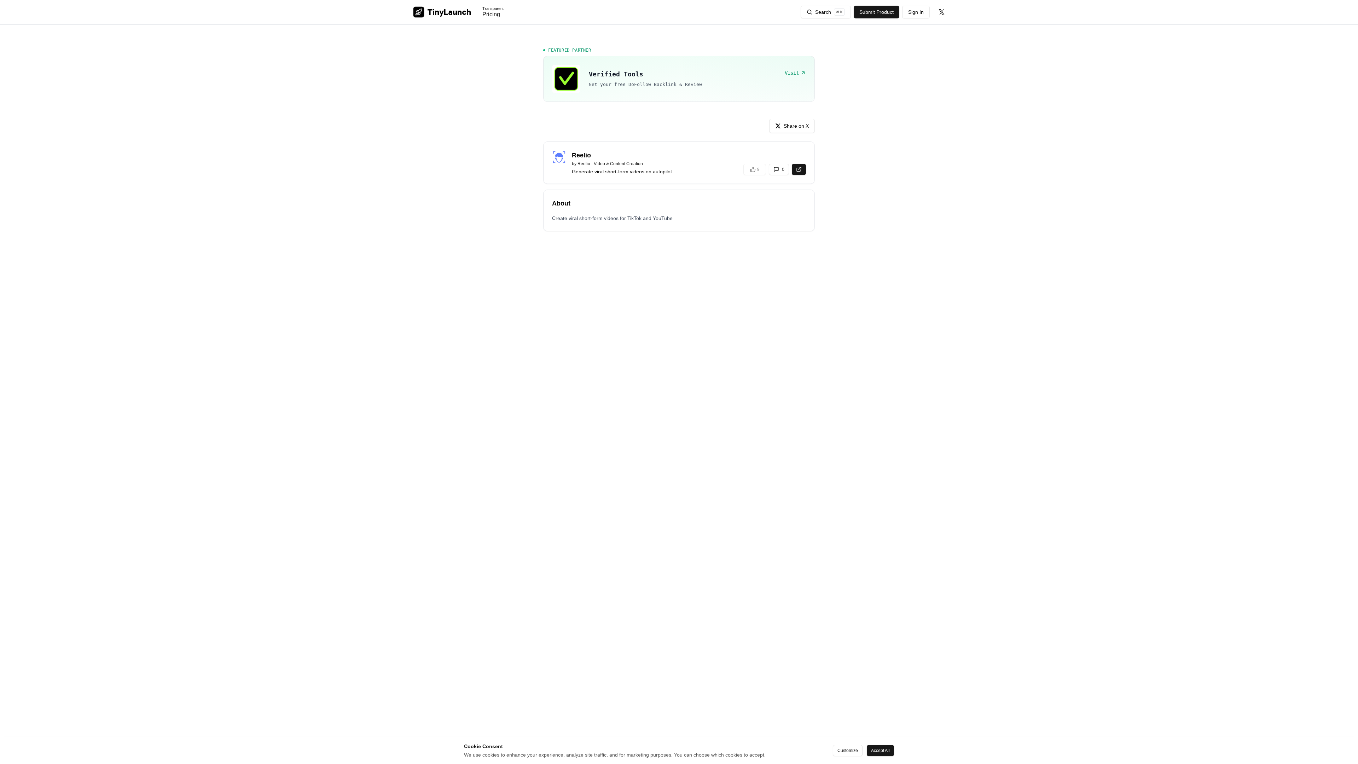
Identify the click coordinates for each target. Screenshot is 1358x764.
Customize (847, 750)
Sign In (916, 12)
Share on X (796, 126)
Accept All (880, 750)
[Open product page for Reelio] (799, 169)
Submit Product (876, 12)
